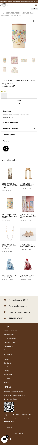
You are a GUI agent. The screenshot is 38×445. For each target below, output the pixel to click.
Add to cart (19, 102)
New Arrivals (8, 367)
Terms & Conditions (10, 331)
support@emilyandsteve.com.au (14, 395)
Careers (6, 350)
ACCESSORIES (20, 13)
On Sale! (7, 378)
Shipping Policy (9, 334)
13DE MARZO (10, 13)
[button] (34, 21)
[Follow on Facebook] (11, 439)
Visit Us (6, 382)
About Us (7, 359)
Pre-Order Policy (9, 342)
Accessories (8, 374)
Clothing (6, 371)
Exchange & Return (10, 338)
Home (2, 13)
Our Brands (8, 363)
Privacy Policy (8, 346)
